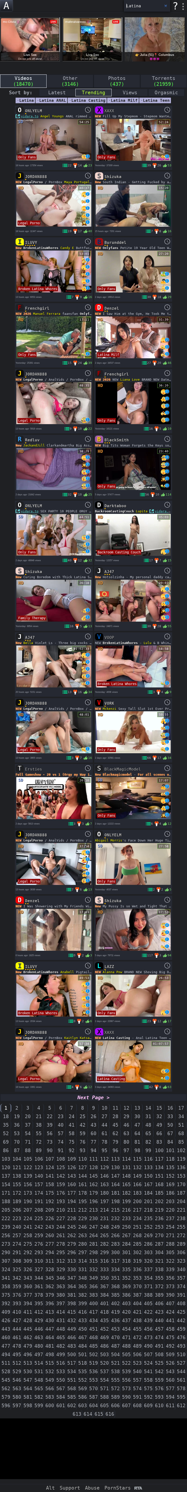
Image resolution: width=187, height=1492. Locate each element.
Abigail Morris (108, 840)
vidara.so (163, 511)
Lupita (142, 511)
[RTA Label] (138, 1488)
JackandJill (34, 445)
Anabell (67, 972)
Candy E (67, 248)
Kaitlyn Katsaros (79, 1038)
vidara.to (29, 116)
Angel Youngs (52, 116)
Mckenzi (109, 709)
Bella (28, 643)
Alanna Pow (112, 972)
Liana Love (130, 379)
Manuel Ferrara (46, 314)
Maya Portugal (77, 182)
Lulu (147, 643)
